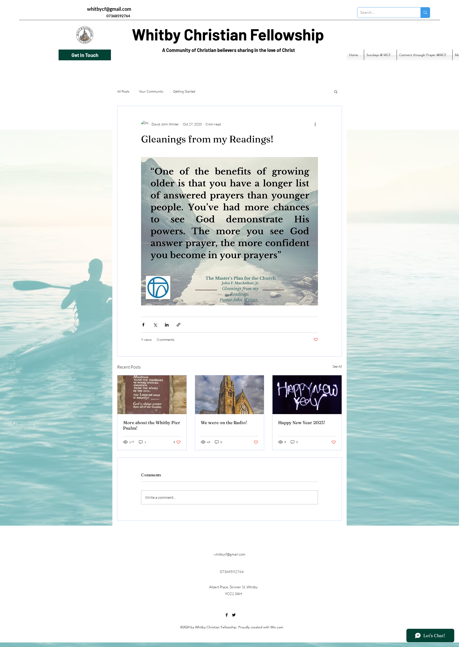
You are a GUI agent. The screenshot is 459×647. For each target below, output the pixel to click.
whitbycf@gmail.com (109, 9)
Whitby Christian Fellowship (228, 34)
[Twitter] (233, 615)
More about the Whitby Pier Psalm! (151, 425)
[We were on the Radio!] (229, 394)
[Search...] (425, 12)
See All (337, 366)
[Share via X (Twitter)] (155, 324)
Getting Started (184, 91)
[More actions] (315, 124)
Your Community (151, 91)
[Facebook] (226, 615)
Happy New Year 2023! (301, 422)
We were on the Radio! (224, 422)
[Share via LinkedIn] (166, 324)
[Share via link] (178, 324)
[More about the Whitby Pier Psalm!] (151, 394)
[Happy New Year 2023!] (307, 394)
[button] (335, 91)
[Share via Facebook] (143, 324)
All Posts (123, 91)
